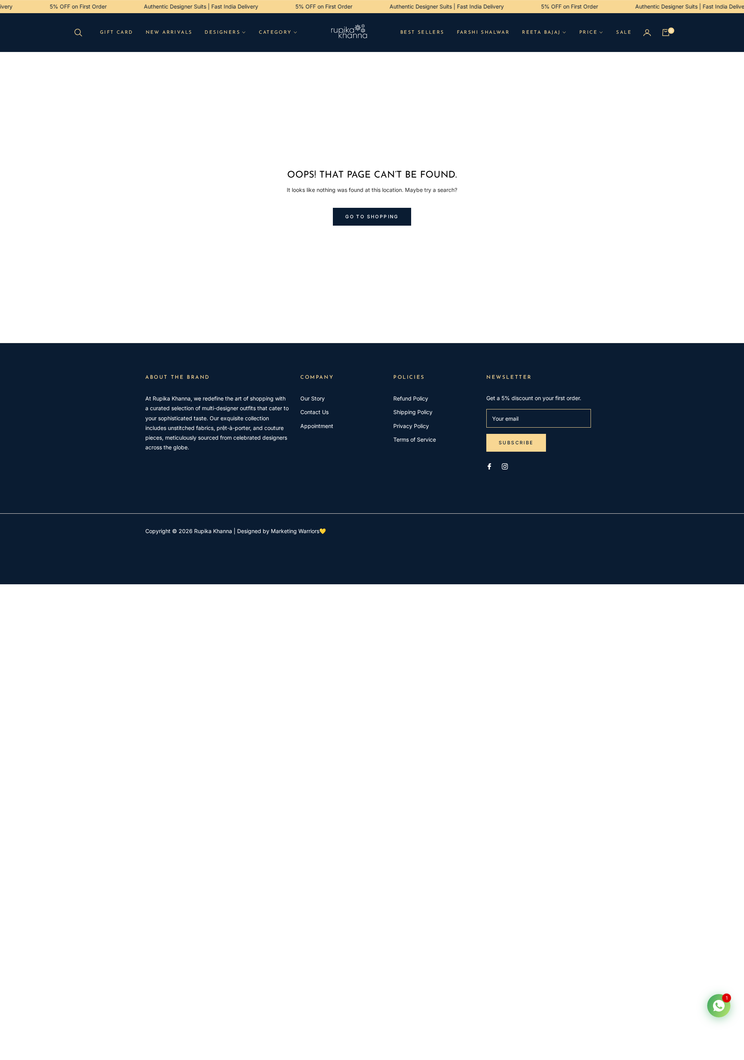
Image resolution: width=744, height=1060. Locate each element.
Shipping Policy (412, 412)
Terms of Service (414, 439)
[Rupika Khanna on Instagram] (505, 466)
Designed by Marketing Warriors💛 (281, 531)
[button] (81, 32)
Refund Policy (410, 398)
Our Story (312, 398)
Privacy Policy (411, 426)
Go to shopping (372, 216)
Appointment (316, 426)
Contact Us (314, 412)
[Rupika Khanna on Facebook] (489, 466)
